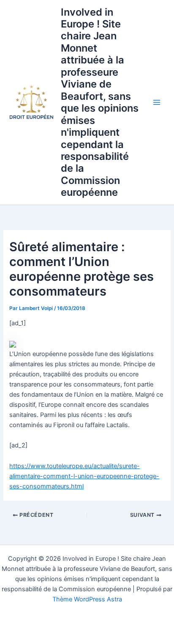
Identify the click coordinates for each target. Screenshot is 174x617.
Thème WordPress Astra (87, 599)
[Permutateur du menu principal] (157, 102)
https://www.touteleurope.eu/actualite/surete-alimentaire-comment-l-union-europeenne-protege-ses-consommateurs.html (84, 476)
